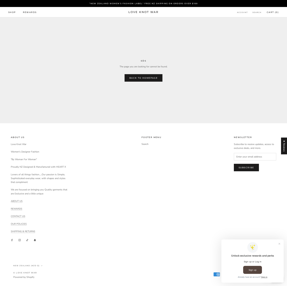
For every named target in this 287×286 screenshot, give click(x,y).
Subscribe (246, 167)
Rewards (30, 12)
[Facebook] (12, 240)
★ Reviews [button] (284, 146)
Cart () (273, 12)
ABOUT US (17, 201)
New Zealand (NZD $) (26, 266)
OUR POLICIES (19, 223)
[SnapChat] (35, 240)
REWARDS (16, 208)
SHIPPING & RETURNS (23, 231)
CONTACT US (18, 216)
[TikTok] (27, 240)
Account (242, 12)
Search (256, 12)
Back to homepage (143, 78)
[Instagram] (19, 240)
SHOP (12, 12)
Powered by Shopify (23, 277)
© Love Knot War (25, 273)
